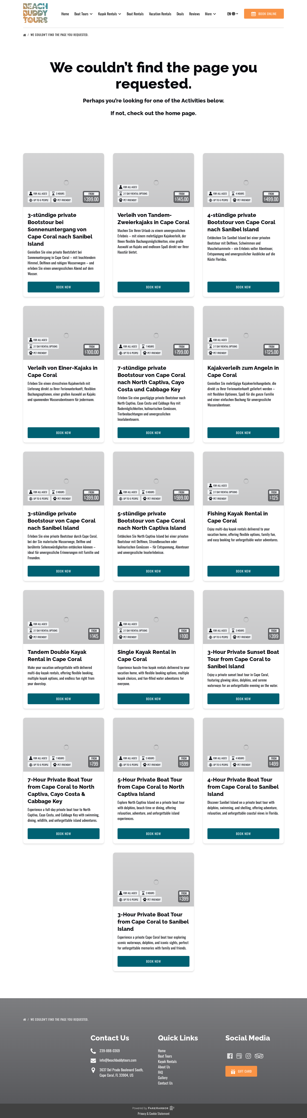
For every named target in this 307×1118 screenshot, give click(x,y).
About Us (164, 1066)
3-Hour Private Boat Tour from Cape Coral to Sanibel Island (153, 921)
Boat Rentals (135, 13)
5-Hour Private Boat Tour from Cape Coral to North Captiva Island (151, 786)
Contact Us (165, 1083)
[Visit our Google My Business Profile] (239, 1056)
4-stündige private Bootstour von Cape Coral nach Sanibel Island (241, 222)
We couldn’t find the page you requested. (60, 34)
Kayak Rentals (167, 1061)
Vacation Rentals (160, 13)
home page (180, 113)
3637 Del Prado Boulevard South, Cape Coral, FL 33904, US (121, 1072)
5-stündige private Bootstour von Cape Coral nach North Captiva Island (152, 520)
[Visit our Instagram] (248, 1056)
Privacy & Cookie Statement (153, 1113)
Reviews (194, 13)
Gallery (162, 1077)
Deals (180, 13)
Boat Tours (165, 1056)
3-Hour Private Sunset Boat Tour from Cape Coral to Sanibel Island (243, 659)
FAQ (160, 1072)
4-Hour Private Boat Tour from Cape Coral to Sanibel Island (242, 786)
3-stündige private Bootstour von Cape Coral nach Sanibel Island (61, 520)
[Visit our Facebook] (230, 1056)
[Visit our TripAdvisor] (259, 1056)
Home (65, 13)
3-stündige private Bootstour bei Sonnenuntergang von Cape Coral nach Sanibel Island (60, 229)
